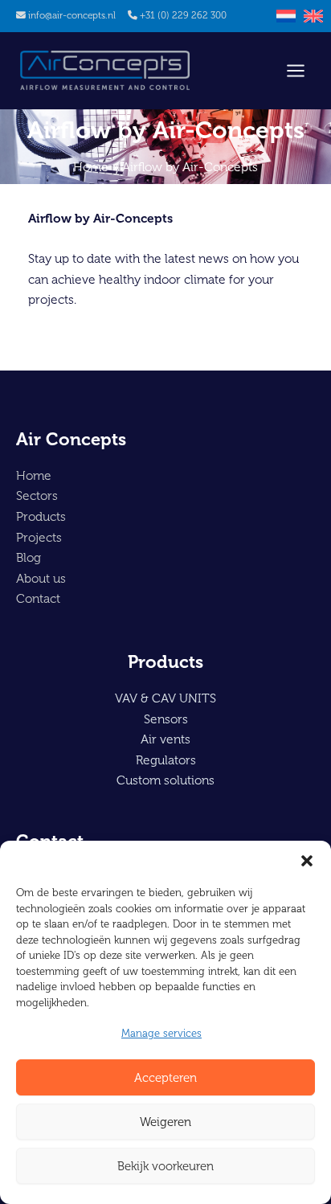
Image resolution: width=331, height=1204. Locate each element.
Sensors (166, 719)
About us (41, 578)
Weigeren (165, 1122)
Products (41, 516)
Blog (28, 557)
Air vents (165, 739)
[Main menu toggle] (295, 70)
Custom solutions (165, 780)
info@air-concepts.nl (72, 15)
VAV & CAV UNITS (165, 698)
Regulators (166, 760)
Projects (39, 537)
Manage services (161, 1033)
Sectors (37, 495)
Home (33, 475)
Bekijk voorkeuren (165, 1166)
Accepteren (165, 1078)
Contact (38, 598)
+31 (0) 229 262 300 (183, 15)
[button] (307, 861)
